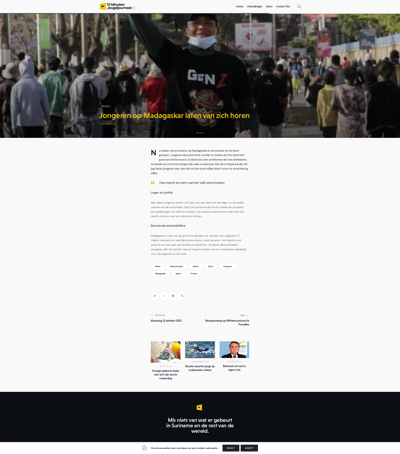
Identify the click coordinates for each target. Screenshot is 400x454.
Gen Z (210, 266)
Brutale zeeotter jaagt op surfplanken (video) (200, 368)
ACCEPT (249, 448)
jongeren (227, 266)
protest (194, 273)
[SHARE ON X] (164, 296)
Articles (105, 106)
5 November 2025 (200, 361)
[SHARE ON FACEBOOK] (155, 296)
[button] (182, 296)
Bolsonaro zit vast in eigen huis (234, 368)
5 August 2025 (234, 361)
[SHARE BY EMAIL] (173, 296)
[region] (200, 448)
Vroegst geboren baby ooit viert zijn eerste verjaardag (165, 374)
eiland (195, 266)
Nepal (178, 273)
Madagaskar (160, 273)
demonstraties (176, 266)
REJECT (231, 448)
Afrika (157, 266)
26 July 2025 (165, 366)
